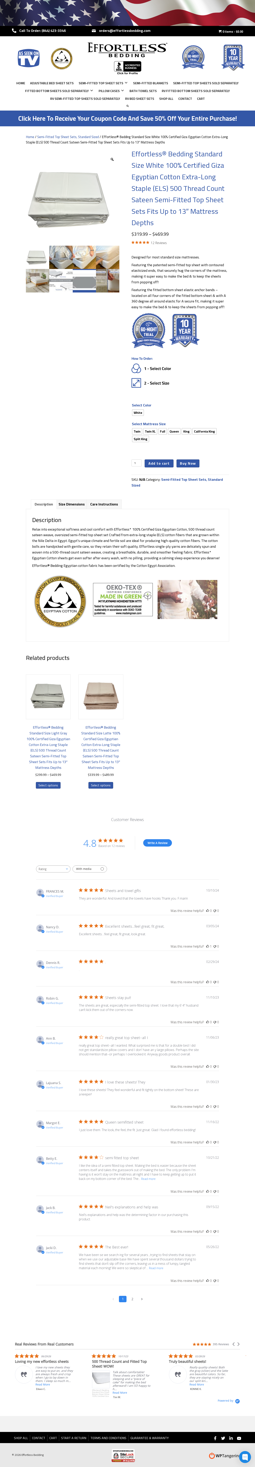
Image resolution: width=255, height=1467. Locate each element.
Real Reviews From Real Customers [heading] (44, 1344)
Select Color (141, 405)
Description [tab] (44, 504)
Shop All (21, 1438)
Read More (46, 1392)
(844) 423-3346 (54, 30)
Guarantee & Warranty (149, 1438)
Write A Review (158, 843)
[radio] (138, 413)
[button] (234, 1344)
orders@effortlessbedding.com (124, 30)
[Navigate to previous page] (113, 1299)
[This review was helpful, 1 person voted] (207, 946)
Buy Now (188, 463)
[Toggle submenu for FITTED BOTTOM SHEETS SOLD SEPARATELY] (91, 90)
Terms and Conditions (108, 1438)
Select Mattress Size (149, 424)
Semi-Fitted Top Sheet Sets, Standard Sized (68, 137)
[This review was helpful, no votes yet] (207, 911)
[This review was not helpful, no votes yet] (214, 911)
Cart (53, 1438)
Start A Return (73, 1438)
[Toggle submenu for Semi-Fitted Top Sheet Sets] (126, 82)
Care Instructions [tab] (104, 504)
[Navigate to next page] (142, 1299)
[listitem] (48, 1376)
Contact (38, 1438)
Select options (48, 785)
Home (30, 137)
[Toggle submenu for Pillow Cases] (122, 90)
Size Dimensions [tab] (72, 504)
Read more (148, 1179)
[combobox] (53, 868)
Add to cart (159, 463)
